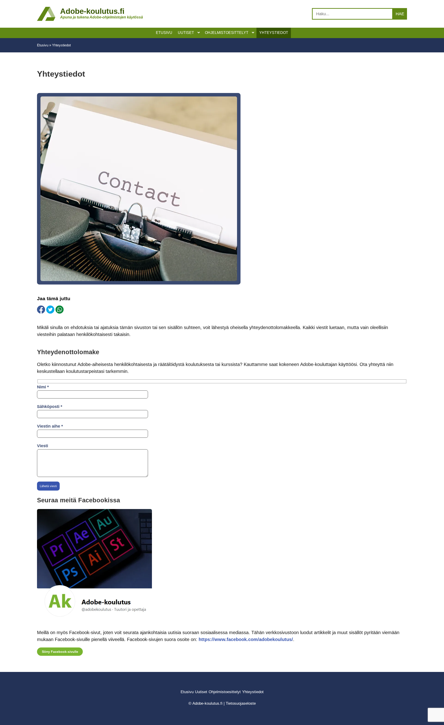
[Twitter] (50, 310)
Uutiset (201, 692)
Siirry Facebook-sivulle (60, 651)
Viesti (42, 445)
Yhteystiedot (253, 692)
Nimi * (43, 387)
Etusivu (42, 45)
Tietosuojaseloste (241, 703)
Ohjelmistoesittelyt (225, 692)
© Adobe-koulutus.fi (205, 703)
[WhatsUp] (60, 310)
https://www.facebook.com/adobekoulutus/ (246, 639)
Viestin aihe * (50, 426)
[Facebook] (41, 310)
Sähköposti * (49, 406)
